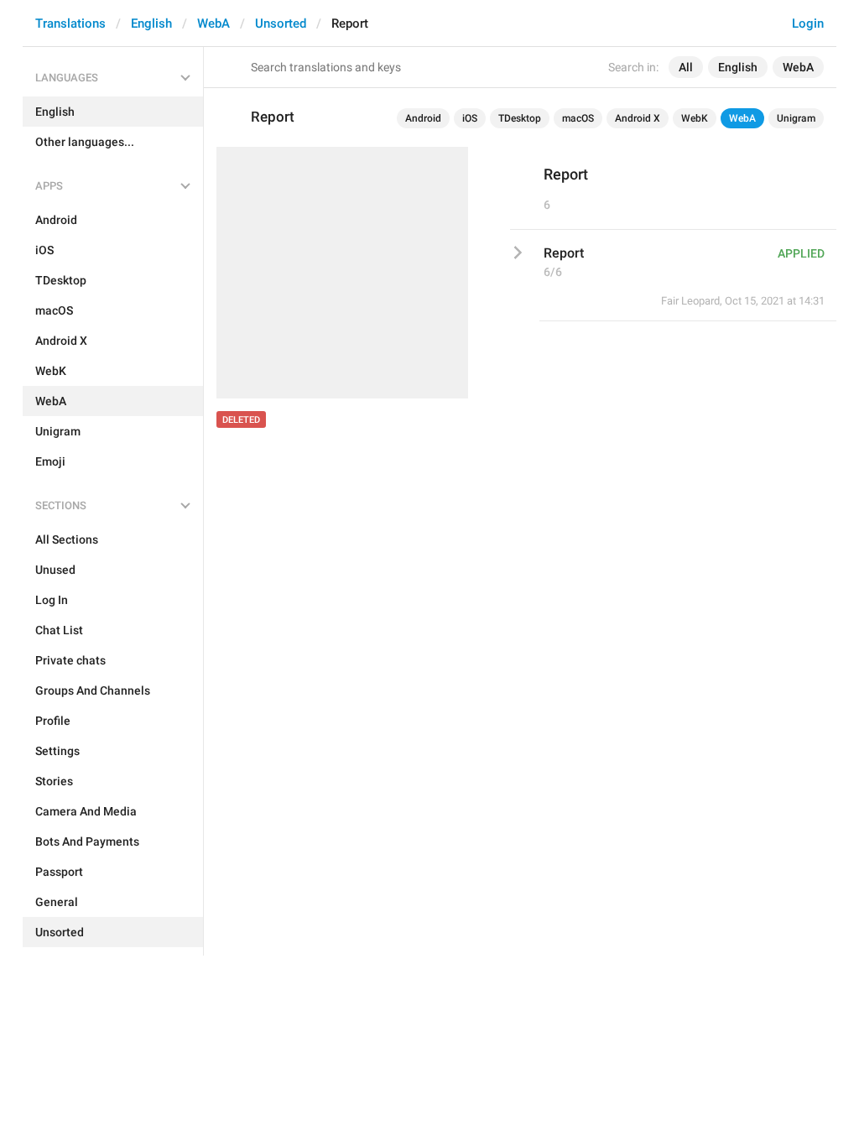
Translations (70, 23)
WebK (694, 118)
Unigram (796, 118)
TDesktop (519, 118)
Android (423, 118)
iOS (469, 118)
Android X (637, 118)
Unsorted (280, 23)
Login (808, 23)
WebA (213, 23)
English (151, 23)
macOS (578, 118)
